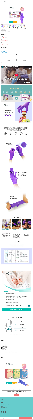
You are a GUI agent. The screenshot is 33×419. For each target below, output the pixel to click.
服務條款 (4, 400)
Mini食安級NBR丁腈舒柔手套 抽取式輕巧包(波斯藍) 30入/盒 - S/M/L (16, 391)
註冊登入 (2, 404)
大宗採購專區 (7, 404)
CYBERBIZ (19, 415)
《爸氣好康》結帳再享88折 (4, 50)
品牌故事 (2, 400)
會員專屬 (4, 404)
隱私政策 (7, 400)
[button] (31, 378)
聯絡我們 (12, 400)
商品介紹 (8, 60)
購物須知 (10, 400)
